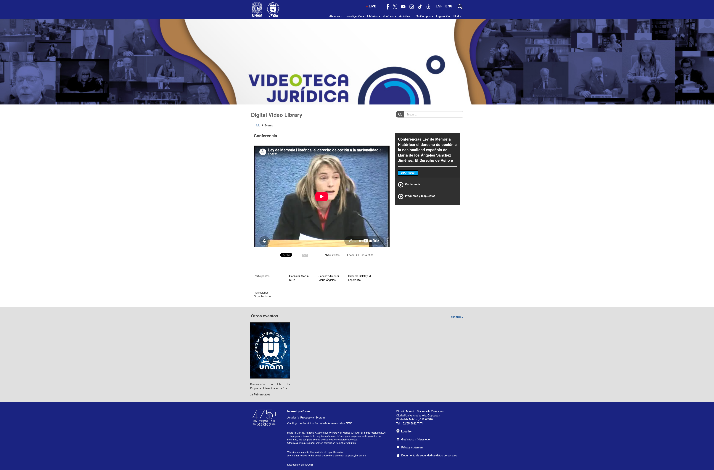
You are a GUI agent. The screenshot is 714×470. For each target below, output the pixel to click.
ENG (449, 6)
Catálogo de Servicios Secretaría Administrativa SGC (319, 423)
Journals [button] (388, 16)
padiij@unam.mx (357, 455)
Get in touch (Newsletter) (416, 439)
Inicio (257, 125)
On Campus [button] (423, 16)
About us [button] (335, 16)
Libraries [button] (372, 16)
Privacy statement (412, 447)
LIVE (372, 6)
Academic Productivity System (306, 417)
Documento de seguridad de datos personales (429, 455)
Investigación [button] (354, 16)
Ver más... (457, 316)
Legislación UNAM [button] (448, 16)
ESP (439, 6)
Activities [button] (405, 16)
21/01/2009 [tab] (407, 173)
